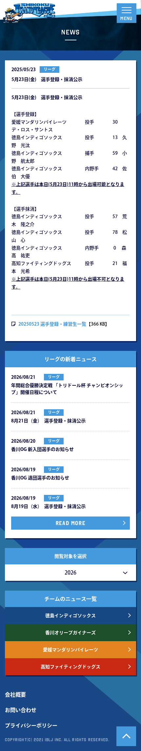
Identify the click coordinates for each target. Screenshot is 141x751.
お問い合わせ (20, 710)
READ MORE (70, 523)
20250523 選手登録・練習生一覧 (52, 324)
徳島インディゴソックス (70, 615)
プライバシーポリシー (31, 725)
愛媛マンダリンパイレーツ (70, 649)
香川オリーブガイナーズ (70, 632)
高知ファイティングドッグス (70, 666)
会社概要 (15, 694)
